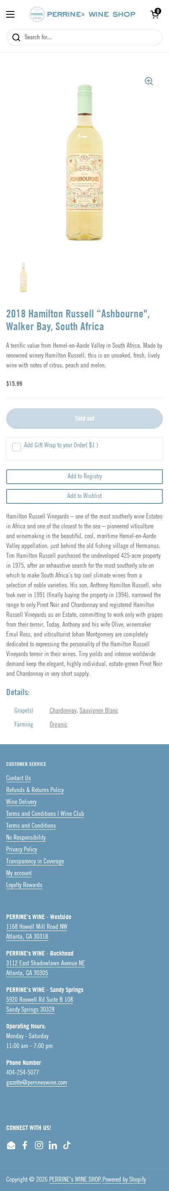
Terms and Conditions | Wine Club (45, 814)
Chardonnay (63, 711)
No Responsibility (26, 838)
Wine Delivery (21, 802)
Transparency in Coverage (35, 861)
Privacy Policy (21, 850)
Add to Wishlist (84, 496)
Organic (58, 725)
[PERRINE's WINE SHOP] (82, 14)
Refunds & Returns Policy (35, 790)
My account (19, 873)
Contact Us (18, 778)
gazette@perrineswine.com (36, 1083)
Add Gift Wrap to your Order (61, 445)
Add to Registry (85, 476)
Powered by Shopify (124, 1180)
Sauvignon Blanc (99, 711)
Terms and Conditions (31, 826)
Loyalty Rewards (24, 885)
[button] (154, 14)
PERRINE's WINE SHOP (75, 1180)
